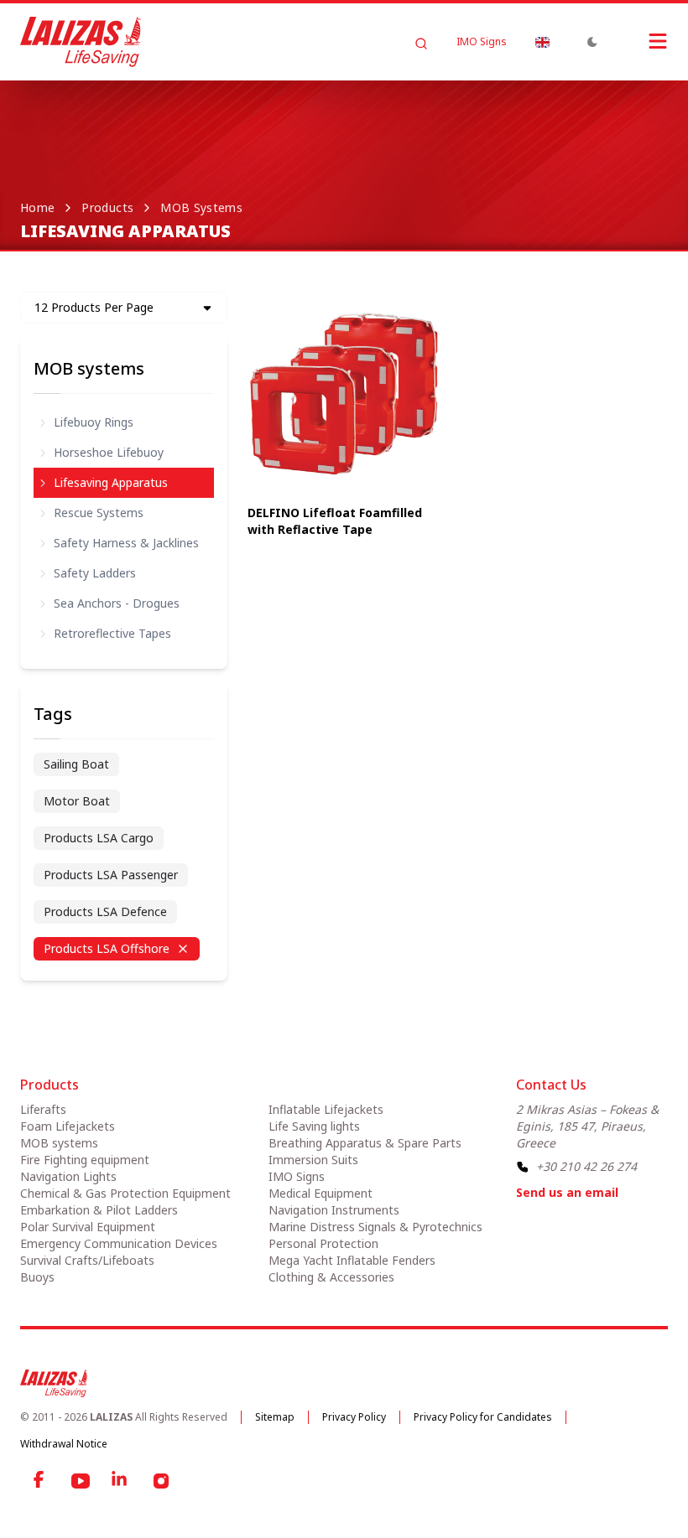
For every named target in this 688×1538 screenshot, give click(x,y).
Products (107, 207)
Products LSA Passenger (111, 875)
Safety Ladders (95, 573)
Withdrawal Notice (63, 1444)
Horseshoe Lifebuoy (109, 452)
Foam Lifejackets (67, 1126)
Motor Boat (77, 801)
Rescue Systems (98, 512)
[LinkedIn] (121, 1481)
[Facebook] (40, 1481)
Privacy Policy (354, 1417)
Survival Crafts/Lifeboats (87, 1260)
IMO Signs (481, 42)
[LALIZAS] (80, 42)
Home (37, 207)
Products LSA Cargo (99, 838)
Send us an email (567, 1192)
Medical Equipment (320, 1193)
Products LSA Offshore (106, 948)
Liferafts (43, 1109)
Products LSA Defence (105, 911)
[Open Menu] (641, 41)
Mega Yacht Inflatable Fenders (351, 1260)
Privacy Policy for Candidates (483, 1417)
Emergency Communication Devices (118, 1243)
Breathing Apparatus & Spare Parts (364, 1143)
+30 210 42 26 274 (586, 1166)
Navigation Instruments (333, 1210)
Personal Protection (323, 1243)
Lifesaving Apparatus (111, 482)
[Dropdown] (542, 42)
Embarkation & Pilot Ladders (99, 1210)
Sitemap (274, 1417)
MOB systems (201, 207)
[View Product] (344, 395)
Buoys (37, 1277)
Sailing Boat (76, 764)
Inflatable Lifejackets (325, 1109)
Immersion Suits (313, 1160)
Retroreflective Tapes (112, 633)
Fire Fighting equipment (84, 1160)
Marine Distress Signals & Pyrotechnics (375, 1227)
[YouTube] (80, 1481)
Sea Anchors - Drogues (117, 603)
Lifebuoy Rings (93, 422)
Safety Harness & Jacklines (126, 543)
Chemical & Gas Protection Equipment (125, 1193)
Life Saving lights (314, 1126)
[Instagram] (161, 1481)
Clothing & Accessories (331, 1277)
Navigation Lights (68, 1176)
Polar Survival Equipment (87, 1227)
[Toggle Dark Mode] (592, 42)
